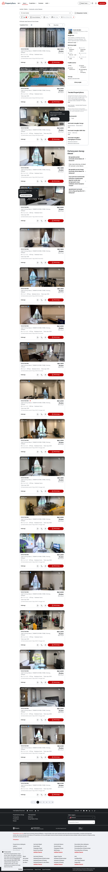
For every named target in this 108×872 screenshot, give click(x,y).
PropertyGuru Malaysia (19, 844)
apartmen (70, 100)
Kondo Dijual (37, 846)
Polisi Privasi (17, 858)
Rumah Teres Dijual (38, 850)
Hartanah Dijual (38, 844)
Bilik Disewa (57, 850)
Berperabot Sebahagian (73, 143)
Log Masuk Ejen (78, 858)
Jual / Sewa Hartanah (79, 860)
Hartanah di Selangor (59, 860)
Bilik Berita (30, 817)
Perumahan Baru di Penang (81, 850)
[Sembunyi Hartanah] (59, 30)
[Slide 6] (44, 45)
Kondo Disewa (57, 846)
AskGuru (15, 846)
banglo (78, 100)
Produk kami (16, 819)
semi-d (75, 100)
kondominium (81, 99)
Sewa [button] (24, 3)
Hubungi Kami (31, 815)
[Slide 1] (38, 45)
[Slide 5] (43, 45)
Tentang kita (16, 817)
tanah (84, 100)
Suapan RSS (77, 862)
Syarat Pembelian (46, 869)
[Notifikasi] (95, 3)
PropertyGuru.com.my (18, 833)
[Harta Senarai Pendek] (62, 30)
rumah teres (75, 99)
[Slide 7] (45, 45)
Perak (72, 118)
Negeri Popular (58, 856)
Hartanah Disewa (58, 844)
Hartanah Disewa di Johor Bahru (41, 862)
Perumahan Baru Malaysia (81, 844)
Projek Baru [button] (32, 3)
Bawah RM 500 (71, 125)
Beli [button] (19, 3)
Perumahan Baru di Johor (80, 846)
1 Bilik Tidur (74, 132)
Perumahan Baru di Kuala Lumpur (82, 848)
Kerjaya (14, 820)
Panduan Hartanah (17, 848)
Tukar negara (71, 815)
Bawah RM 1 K (79, 125)
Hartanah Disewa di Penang (40, 860)
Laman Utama (23, 9)
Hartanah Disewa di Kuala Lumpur (42, 858)
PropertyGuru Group (18, 815)
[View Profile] (23, 29)
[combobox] (46, 13)
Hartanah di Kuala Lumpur (60, 858)
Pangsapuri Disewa (58, 848)
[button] (73, 42)
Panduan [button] (40, 3)
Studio (69, 132)
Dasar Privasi (38, 869)
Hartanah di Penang (58, 862)
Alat (75, 856)
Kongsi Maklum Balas (33, 819)
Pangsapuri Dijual (38, 848)
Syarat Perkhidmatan (28, 869)
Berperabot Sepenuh (72, 141)
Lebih (46, 3)
